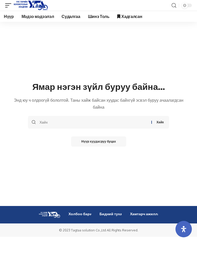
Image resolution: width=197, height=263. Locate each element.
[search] (174, 6)
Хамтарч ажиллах (146, 214)
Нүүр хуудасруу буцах (98, 141)
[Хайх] (93, 122)
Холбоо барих (81, 214)
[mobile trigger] (9, 5)
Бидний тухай (112, 214)
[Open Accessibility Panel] (183, 229)
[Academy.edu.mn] (31, 5)
